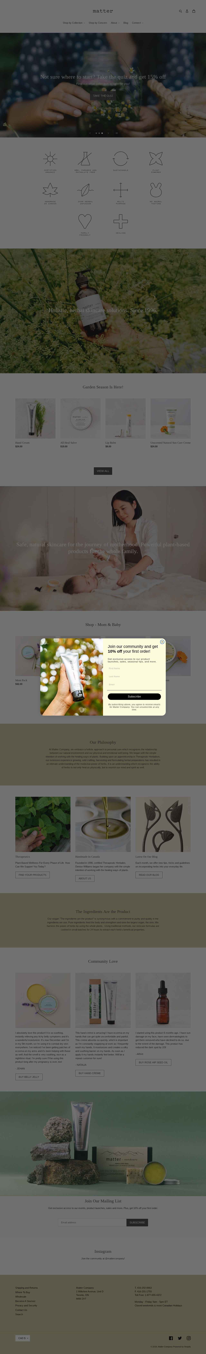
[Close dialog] (162, 642)
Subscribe (134, 696)
